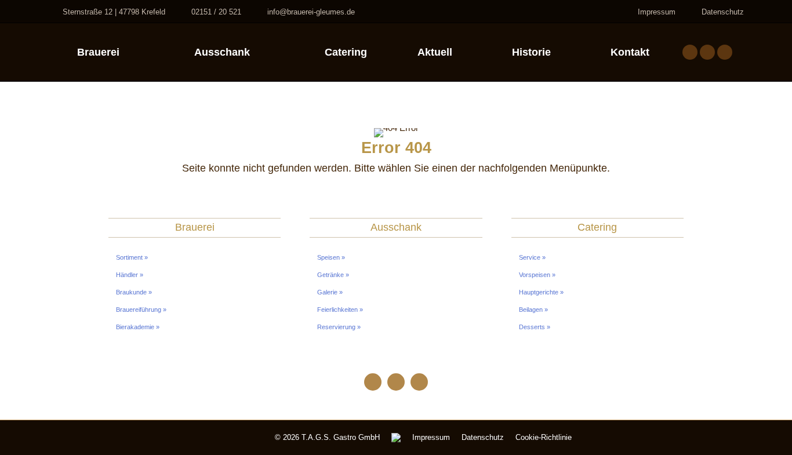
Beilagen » (533, 309)
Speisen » (331, 257)
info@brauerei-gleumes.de (311, 12)
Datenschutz (723, 12)
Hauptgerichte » (541, 292)
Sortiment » (132, 257)
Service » (532, 257)
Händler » (129, 274)
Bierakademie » (137, 326)
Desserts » (534, 326)
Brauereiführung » (141, 309)
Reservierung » (339, 326)
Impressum (656, 12)
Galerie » (330, 292)
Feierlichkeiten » (340, 309)
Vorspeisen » (537, 274)
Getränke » (333, 274)
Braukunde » (134, 292)
